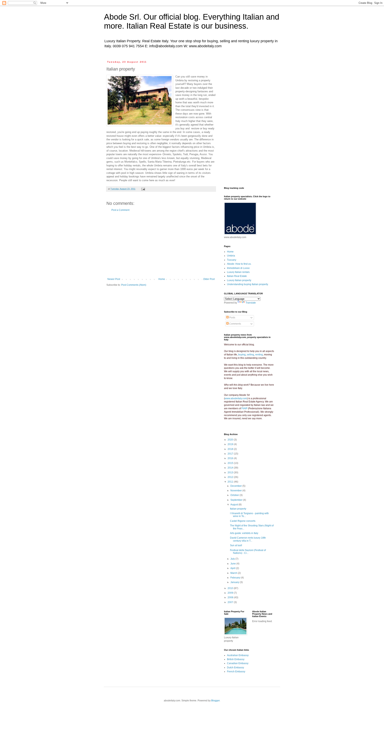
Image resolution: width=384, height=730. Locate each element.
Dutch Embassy (235, 667)
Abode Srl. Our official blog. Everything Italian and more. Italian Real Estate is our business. (191, 21)
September (236, 500)
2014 (231, 467)
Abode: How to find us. (239, 263)
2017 (231, 453)
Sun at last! (236, 545)
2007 (231, 602)
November (236, 490)
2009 (231, 592)
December (236, 486)
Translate (251, 302)
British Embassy (235, 659)
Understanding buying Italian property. (247, 284)
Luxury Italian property (239, 280)
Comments (235, 323)
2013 (231, 472)
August (234, 504)
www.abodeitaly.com (236, 398)
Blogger (215, 700)
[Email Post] (143, 189)
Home (161, 279)
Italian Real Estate (237, 276)
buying (242, 354)
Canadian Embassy (237, 663)
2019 (231, 444)
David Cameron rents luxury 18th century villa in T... (248, 539)
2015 (231, 463)
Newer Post (113, 279)
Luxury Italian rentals (238, 272)
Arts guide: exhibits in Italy (244, 533)
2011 (231, 481)
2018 (231, 449)
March (234, 573)
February (235, 577)
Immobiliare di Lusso (238, 268)
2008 (231, 597)
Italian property (238, 508)
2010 (231, 588)
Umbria (231, 255)
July (232, 558)
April (233, 568)
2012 (231, 477)
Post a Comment (120, 210)
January (235, 582)
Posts (232, 317)
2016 (231, 458)
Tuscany (231, 259)
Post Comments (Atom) (133, 285)
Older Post (209, 279)
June (233, 563)
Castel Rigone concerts (242, 521)
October (235, 495)
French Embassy (236, 671)
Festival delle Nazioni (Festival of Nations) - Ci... (248, 551)
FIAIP (244, 408)
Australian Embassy (238, 655)
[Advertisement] (161, 245)
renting (259, 354)
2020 (231, 439)
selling (250, 354)
